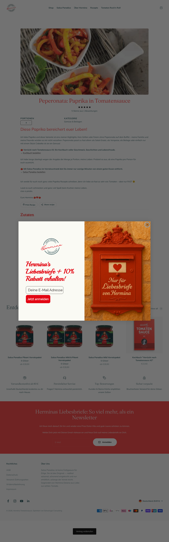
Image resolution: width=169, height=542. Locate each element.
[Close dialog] (147, 224)
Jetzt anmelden (38, 299)
